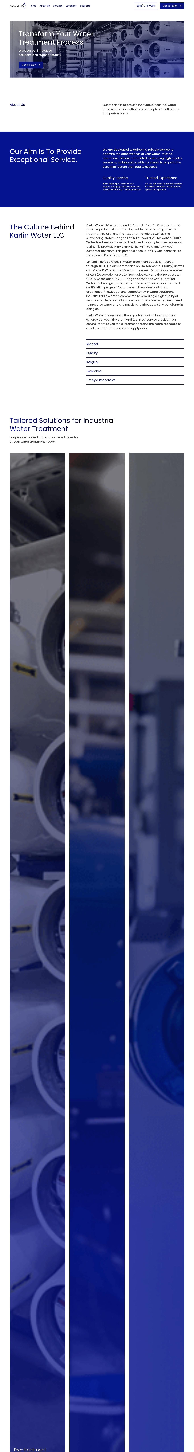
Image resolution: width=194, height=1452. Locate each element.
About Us (45, 5)
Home (33, 5)
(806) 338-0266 (146, 5)
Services (57, 5)
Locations (71, 5)
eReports (85, 5)
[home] (18, 5)
